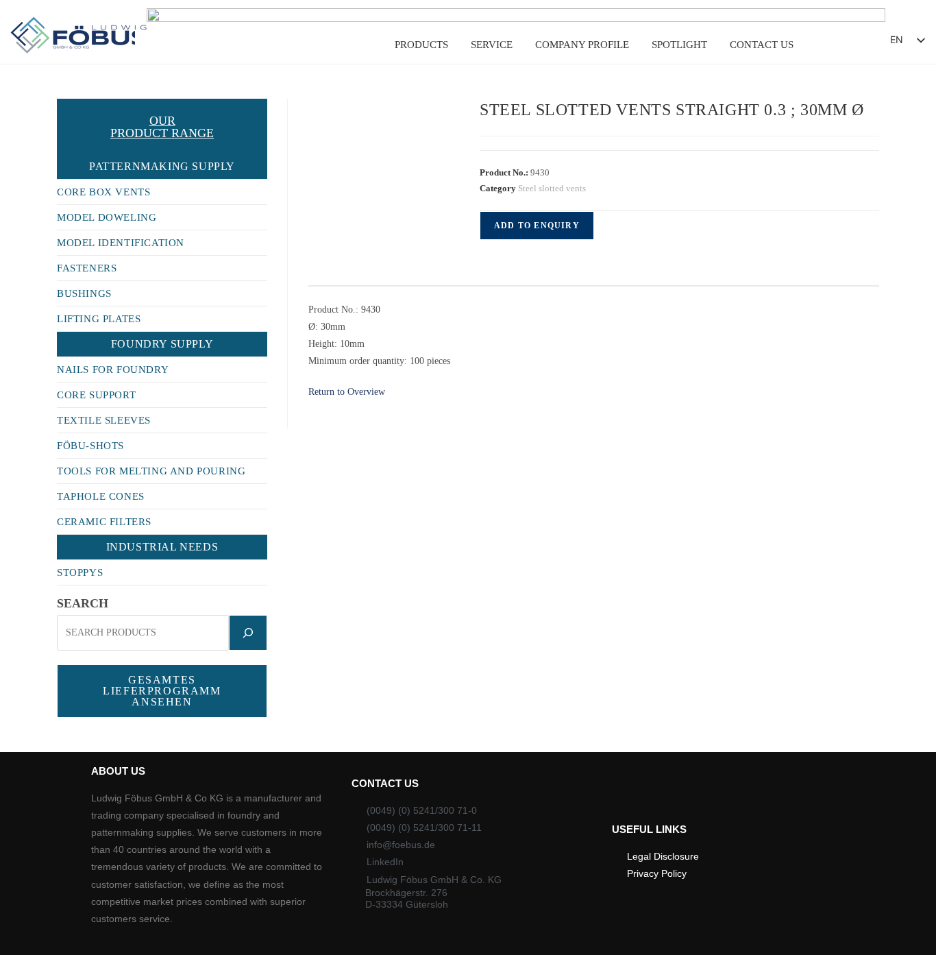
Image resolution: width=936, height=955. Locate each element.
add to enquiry (537, 225)
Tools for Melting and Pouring (151, 471)
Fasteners (86, 268)
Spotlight (679, 44)
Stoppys (80, 572)
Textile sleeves (104, 420)
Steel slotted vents (552, 188)
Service (492, 44)
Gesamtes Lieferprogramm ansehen (162, 691)
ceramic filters (104, 521)
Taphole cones (101, 496)
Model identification (120, 242)
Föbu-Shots (90, 445)
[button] (842, 43)
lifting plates (98, 318)
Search (82, 603)
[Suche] (248, 633)
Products (421, 44)
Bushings (84, 293)
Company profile (582, 44)
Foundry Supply (162, 344)
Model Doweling (106, 217)
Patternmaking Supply (162, 166)
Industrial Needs (162, 547)
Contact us (761, 44)
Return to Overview (346, 392)
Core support (96, 394)
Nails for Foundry (113, 369)
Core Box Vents (103, 191)
